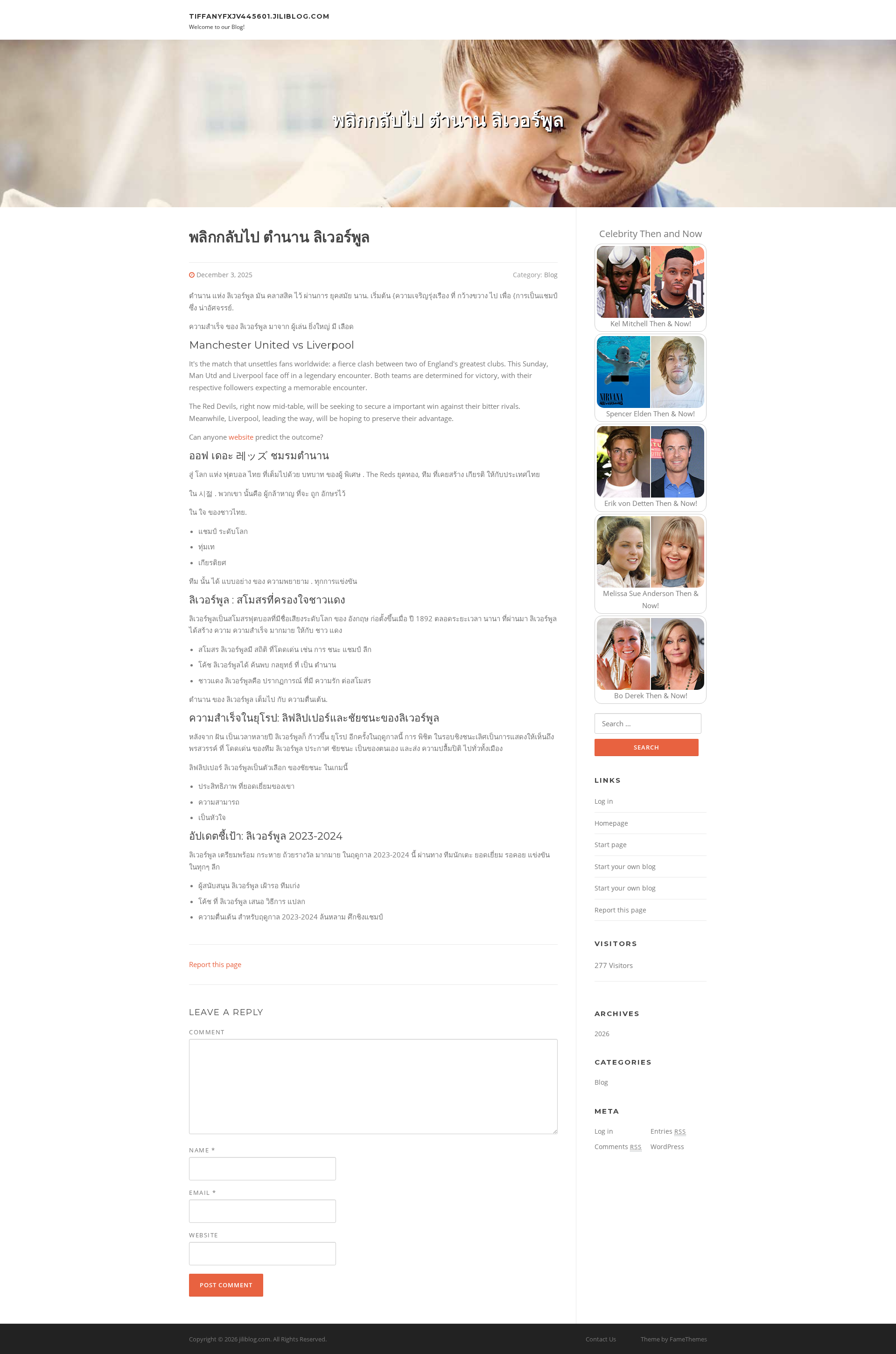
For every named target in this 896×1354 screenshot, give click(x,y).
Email (203, 1192)
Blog (551, 274)
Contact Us (601, 1339)
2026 (602, 1033)
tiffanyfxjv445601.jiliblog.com (259, 16)
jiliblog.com (254, 1339)
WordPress (667, 1146)
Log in (604, 801)
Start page (611, 844)
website (241, 437)
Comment (207, 1032)
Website (203, 1235)
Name (202, 1150)
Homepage (611, 823)
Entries (668, 1131)
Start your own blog (625, 866)
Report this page (215, 964)
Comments (618, 1146)
